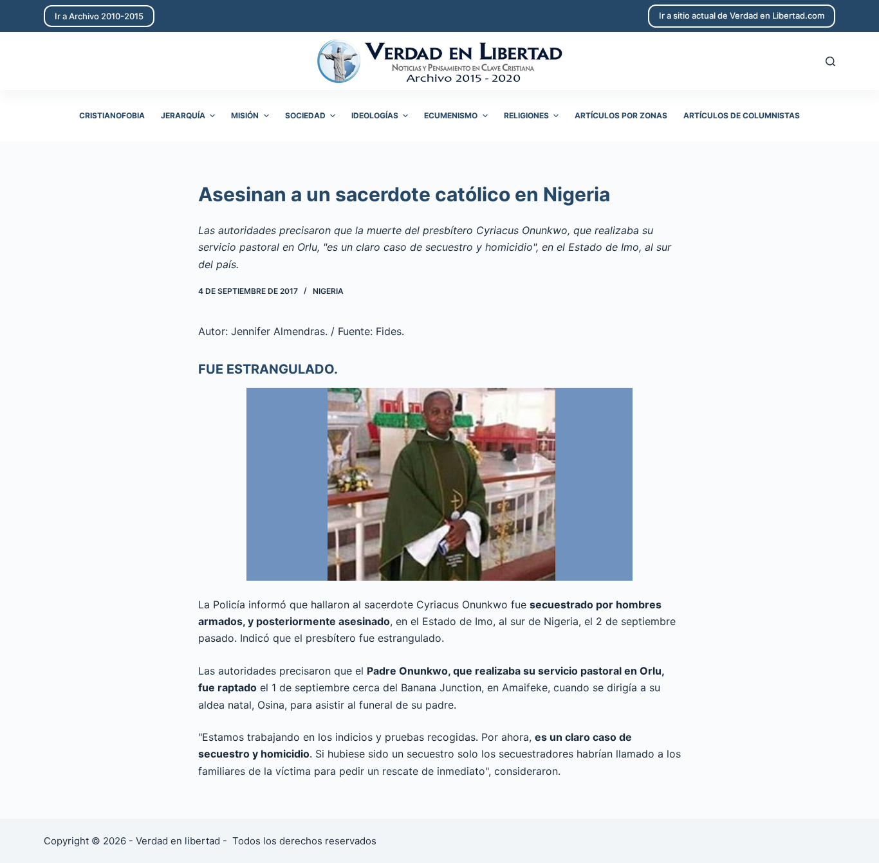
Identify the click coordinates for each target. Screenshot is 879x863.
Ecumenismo (450, 115)
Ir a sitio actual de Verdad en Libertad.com (741, 15)
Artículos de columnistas (741, 115)
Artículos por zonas (621, 115)
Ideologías (374, 115)
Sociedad (305, 115)
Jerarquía (183, 115)
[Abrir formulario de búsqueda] (830, 61)
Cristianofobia (112, 115)
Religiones (526, 115)
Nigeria (328, 291)
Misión (245, 115)
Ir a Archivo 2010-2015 (99, 16)
